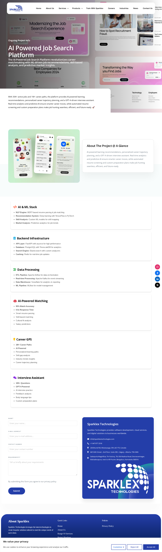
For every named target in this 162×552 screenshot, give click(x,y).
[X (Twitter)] (157, 285)
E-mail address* (14, 431)
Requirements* (14, 457)
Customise (117, 547)
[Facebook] (157, 272)
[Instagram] (157, 266)
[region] (81, 545)
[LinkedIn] (157, 279)
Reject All (134, 547)
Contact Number (15, 444)
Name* (10, 418)
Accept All (151, 547)
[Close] (160, 539)
